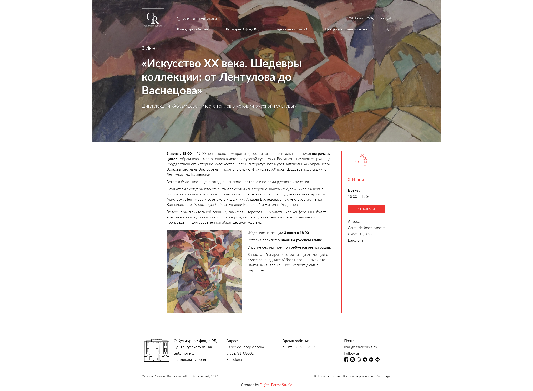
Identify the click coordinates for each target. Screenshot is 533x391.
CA (389, 18)
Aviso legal (383, 376)
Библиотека (184, 353)
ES (383, 18)
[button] (199, 18)
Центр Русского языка (193, 347)
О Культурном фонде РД (195, 341)
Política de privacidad (358, 376)
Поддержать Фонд (190, 359)
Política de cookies (327, 376)
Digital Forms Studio (276, 384)
